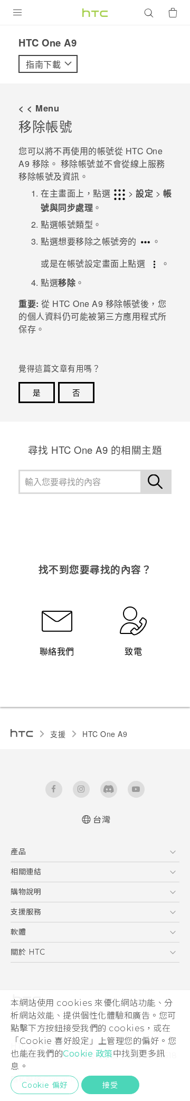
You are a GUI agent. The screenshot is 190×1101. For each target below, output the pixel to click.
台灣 (101, 820)
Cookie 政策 (88, 1054)
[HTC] (95, 12)
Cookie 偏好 (45, 1085)
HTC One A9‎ (104, 734)
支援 (57, 734)
